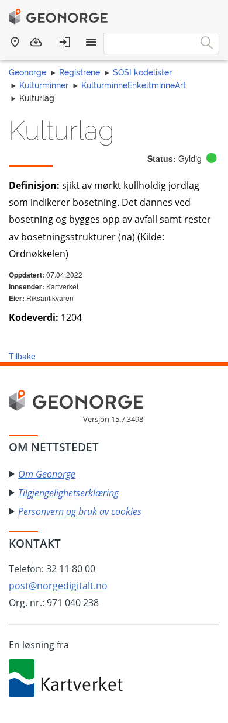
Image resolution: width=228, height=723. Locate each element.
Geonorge (27, 72)
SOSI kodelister (142, 72)
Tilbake (22, 356)
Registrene (79, 72)
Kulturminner (43, 85)
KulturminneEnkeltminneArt (133, 85)
